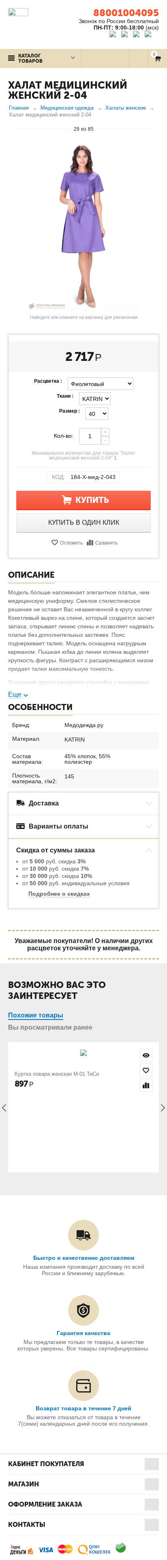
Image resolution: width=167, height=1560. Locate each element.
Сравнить (106, 543)
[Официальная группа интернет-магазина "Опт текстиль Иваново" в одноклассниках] (126, 35)
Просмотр (145, 1055)
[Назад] (11, 128)
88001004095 (126, 13)
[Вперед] (155, 128)
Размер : (69, 411)
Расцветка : (48, 381)
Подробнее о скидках (59, 893)
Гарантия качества (83, 1333)
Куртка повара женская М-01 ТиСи (57, 1074)
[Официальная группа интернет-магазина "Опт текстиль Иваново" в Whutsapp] (152, 35)
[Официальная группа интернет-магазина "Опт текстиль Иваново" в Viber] (137, 35)
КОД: (58, 477)
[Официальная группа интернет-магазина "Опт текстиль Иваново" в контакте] (114, 35)
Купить (92, 500)
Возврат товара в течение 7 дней (83, 1408)
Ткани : (65, 396)
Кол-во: (63, 435)
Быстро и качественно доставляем (83, 1258)
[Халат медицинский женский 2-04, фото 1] (83, 227)
